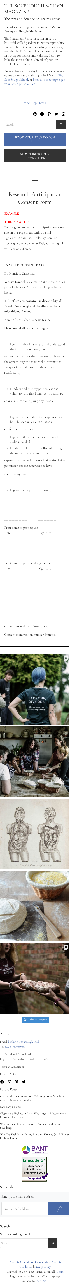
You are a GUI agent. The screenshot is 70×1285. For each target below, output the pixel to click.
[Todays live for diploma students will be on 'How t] (35, 689)
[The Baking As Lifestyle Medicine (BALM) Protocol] (35, 978)
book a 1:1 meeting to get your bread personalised (34, 82)
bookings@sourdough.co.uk (23, 1042)
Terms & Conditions (21, 1262)
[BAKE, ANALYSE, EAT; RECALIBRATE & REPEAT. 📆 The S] (35, 761)
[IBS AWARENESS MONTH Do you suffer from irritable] (35, 834)
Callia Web (42, 1281)
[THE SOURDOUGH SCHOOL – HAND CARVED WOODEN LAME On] (35, 906)
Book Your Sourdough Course (35, 139)
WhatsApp (30, 103)
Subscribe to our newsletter (35, 156)
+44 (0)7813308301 (15, 1046)
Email (42, 103)
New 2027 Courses (10, 1107)
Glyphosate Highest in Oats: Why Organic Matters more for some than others (33, 1115)
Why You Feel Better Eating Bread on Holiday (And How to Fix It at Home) (35, 1136)
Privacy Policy (42, 1267)
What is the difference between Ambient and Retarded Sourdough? (32, 1126)
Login (60, 1271)
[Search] (61, 124)
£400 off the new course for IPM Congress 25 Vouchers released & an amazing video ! (32, 1098)
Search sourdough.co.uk (15, 1234)
